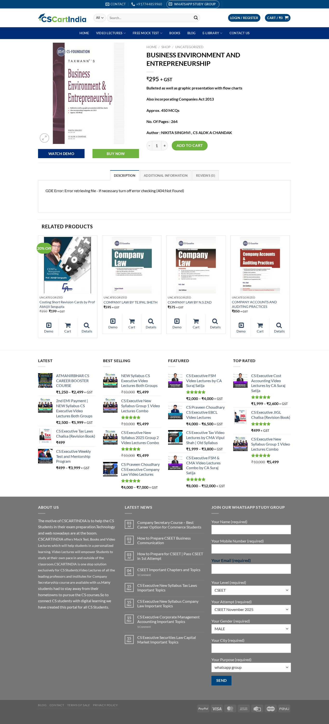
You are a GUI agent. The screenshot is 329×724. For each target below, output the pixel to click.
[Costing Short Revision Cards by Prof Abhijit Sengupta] (67, 265)
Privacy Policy (105, 705)
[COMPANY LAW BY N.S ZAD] (196, 265)
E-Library (211, 33)
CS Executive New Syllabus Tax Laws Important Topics (167, 587)
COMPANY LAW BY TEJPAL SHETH (131, 302)
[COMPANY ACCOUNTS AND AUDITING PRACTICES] (260, 265)
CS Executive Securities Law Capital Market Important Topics (166, 639)
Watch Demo (61, 153)
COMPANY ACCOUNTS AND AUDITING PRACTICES (254, 304)
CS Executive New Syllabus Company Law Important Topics (167, 603)
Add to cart (190, 145)
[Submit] (196, 18)
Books (174, 33)
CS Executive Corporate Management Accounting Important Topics (168, 619)
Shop (166, 47)
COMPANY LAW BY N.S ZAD (190, 302)
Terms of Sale (78, 705)
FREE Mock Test (146, 33)
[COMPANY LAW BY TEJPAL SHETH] (132, 265)
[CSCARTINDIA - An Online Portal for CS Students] (62, 18)
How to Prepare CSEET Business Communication (164, 540)
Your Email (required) (231, 560)
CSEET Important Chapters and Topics (168, 569)
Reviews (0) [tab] (205, 175)
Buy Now (116, 153)
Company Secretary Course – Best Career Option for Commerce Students (169, 524)
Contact (57, 705)
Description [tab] (124, 175)
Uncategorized (189, 47)
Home (84, 33)
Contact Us (240, 33)
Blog (191, 33)
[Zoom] (44, 138)
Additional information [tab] (166, 175)
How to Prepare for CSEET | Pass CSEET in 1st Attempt (170, 556)
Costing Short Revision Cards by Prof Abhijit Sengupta (67, 304)
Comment (144, 574)
